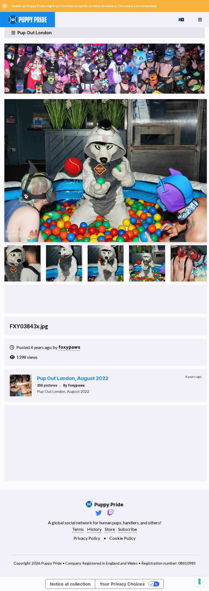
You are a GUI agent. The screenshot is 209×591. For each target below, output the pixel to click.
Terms (78, 529)
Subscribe (127, 529)
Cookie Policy (122, 538)
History (94, 529)
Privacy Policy (86, 538)
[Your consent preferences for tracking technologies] (199, 581)
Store (110, 529)
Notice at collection (70, 584)
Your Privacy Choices (122, 584)
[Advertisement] (106, 299)
